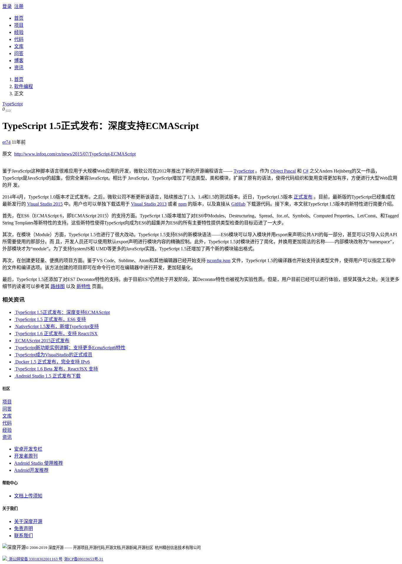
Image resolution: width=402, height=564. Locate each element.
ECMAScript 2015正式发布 (41, 340)
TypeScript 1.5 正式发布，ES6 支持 (50, 319)
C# (305, 170)
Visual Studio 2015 (45, 203)
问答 (19, 53)
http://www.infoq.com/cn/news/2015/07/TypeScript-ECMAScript (75, 153)
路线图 (58, 286)
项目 (19, 25)
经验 (19, 32)
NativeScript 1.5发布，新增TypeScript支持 (56, 326)
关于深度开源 (28, 521)
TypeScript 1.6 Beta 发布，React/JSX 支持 (56, 368)
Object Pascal (283, 170)
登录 (7, 6)
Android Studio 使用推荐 (38, 463)
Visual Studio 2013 (149, 203)
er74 (6, 142)
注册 (19, 6)
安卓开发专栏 (28, 448)
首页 (19, 18)
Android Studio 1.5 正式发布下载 (47, 375)
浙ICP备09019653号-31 (83, 559)
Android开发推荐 (31, 470)
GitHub (238, 203)
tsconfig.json (218, 260)
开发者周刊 (26, 456)
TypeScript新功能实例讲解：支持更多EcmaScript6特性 (69, 347)
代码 (19, 39)
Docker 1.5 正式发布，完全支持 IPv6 (52, 361)
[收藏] (8, 111)
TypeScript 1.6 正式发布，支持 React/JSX (56, 333)
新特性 (84, 286)
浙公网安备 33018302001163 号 (34, 559)
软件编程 (23, 86)
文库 (19, 46)
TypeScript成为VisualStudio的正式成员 (53, 354)
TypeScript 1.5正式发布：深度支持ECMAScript (62, 312)
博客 (19, 60)
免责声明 (23, 528)
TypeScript (12, 103)
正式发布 (303, 196)
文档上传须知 (28, 495)
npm (182, 203)
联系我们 (23, 535)
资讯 (19, 67)
